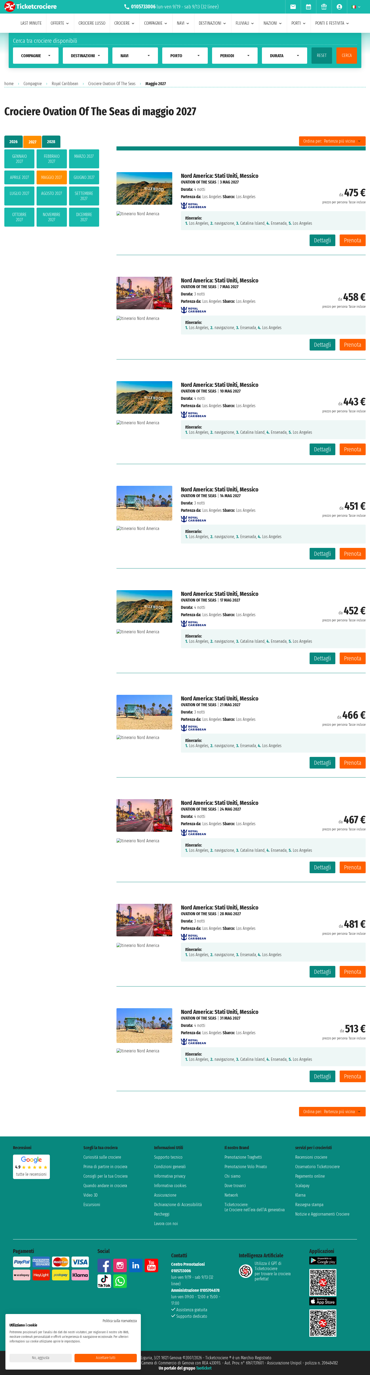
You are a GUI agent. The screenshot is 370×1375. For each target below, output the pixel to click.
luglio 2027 (19, 193)
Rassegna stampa (309, 1204)
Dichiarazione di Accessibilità (178, 1204)
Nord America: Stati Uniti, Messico (219, 175)
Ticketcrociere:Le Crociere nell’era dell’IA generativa (255, 1207)
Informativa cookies (170, 1185)
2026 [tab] (13, 141)
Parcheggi (162, 1214)
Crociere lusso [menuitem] (92, 23)
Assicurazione (165, 1195)
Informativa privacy (169, 1176)
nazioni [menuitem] (270, 23)
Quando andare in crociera (105, 1185)
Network (231, 1195)
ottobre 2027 (19, 217)
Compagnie (33, 83)
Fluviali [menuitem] (242, 23)
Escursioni (91, 1204)
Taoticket (204, 1368)
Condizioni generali (170, 1166)
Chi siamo (233, 1176)
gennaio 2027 (19, 159)
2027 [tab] (32, 141)
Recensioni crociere (311, 1157)
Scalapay (302, 1185)
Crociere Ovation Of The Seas (111, 83)
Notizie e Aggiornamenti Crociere (322, 1214)
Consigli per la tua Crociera (105, 1176)
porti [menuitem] (296, 23)
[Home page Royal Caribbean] (193, 204)
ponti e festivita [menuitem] (329, 23)
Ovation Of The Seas (198, 182)
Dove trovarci (235, 1185)
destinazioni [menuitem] (210, 23)
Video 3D (90, 1195)
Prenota (352, 240)
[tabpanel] (51, 189)
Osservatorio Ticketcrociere (317, 1166)
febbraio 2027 (52, 159)
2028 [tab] (51, 141)
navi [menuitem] (180, 23)
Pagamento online (310, 1176)
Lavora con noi (166, 1223)
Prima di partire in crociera (105, 1166)
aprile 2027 (19, 177)
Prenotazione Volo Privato (246, 1166)
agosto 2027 (51, 193)
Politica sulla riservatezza (120, 1321)
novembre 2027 (51, 217)
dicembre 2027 (84, 217)
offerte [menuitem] (57, 23)
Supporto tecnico (168, 1157)
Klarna (300, 1195)
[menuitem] (293, 7)
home (9, 83)
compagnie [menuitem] (153, 23)
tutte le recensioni (31, 1174)
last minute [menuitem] (31, 23)
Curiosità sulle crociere (102, 1157)
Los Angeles (212, 196)
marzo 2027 (84, 156)
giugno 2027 (84, 177)
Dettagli (322, 240)
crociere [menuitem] (122, 23)
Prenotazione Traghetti (243, 1157)
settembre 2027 (84, 196)
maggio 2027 (51, 177)
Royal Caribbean (65, 83)
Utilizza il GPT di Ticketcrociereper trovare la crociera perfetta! (273, 1271)
